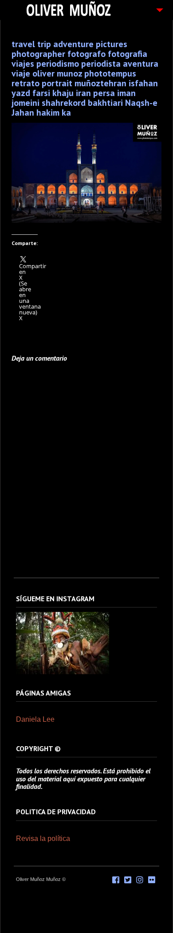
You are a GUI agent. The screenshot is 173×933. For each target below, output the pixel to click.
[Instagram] (62, 672)
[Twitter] (127, 880)
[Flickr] (151, 880)
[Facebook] (115, 880)
